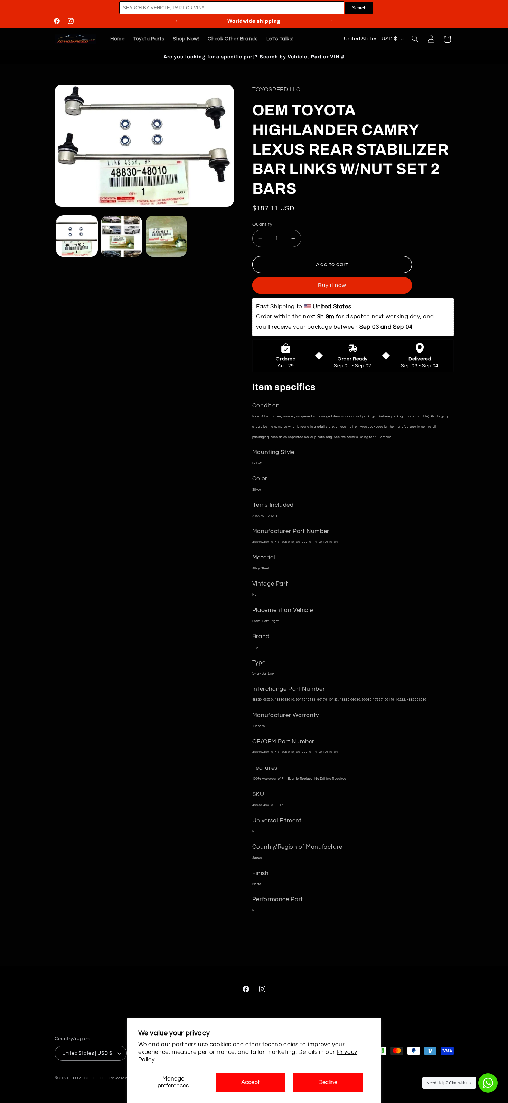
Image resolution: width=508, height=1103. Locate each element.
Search (359, 7)
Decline (327, 1082)
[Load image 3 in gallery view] (166, 236)
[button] (415, 39)
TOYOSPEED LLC (90, 1078)
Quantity (262, 224)
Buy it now (332, 285)
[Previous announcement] (176, 21)
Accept (250, 1082)
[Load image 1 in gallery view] (76, 236)
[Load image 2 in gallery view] (121, 236)
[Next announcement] (331, 21)
